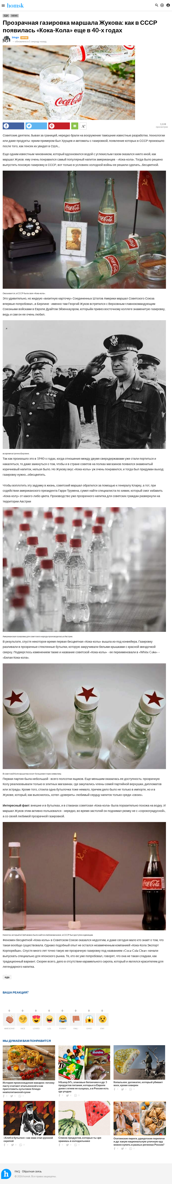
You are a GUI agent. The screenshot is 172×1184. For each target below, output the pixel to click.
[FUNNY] (62, 1019)
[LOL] (49, 1019)
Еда (6, 15)
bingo (15, 37)
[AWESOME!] (9, 1019)
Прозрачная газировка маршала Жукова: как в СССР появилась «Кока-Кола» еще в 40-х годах (80, 26)
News (14, 15)
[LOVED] (36, 1019)
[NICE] (22, 1019)
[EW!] (102, 1019)
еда (7, 977)
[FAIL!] (75, 1019)
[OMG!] (89, 1019)
